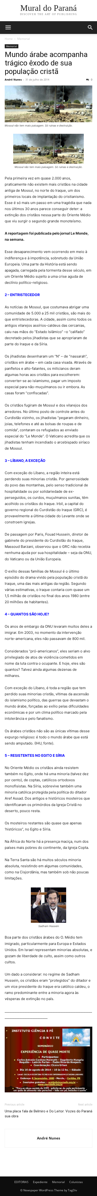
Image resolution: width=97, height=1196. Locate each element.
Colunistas (76, 1182)
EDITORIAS (21, 1182)
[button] (8, 27)
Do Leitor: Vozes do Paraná (70, 1111)
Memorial (23, 39)
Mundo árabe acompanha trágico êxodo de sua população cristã (46, 63)
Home (9, 39)
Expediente (40, 1182)
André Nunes (13, 79)
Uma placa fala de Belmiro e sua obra (26, 1113)
